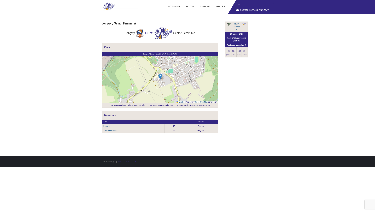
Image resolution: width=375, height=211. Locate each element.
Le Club (190, 6)
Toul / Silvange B (236, 27)
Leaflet (181, 102)
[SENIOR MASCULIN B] (244, 24)
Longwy (106, 126)
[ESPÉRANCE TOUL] (229, 24)
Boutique (205, 6)
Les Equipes (174, 6)
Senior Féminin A (110, 130)
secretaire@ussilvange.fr (254, 9)
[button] (160, 77)
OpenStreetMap (201, 102)
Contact (221, 6)
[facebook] (239, 5)
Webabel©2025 (127, 161)
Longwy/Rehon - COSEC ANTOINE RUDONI (160, 54)
